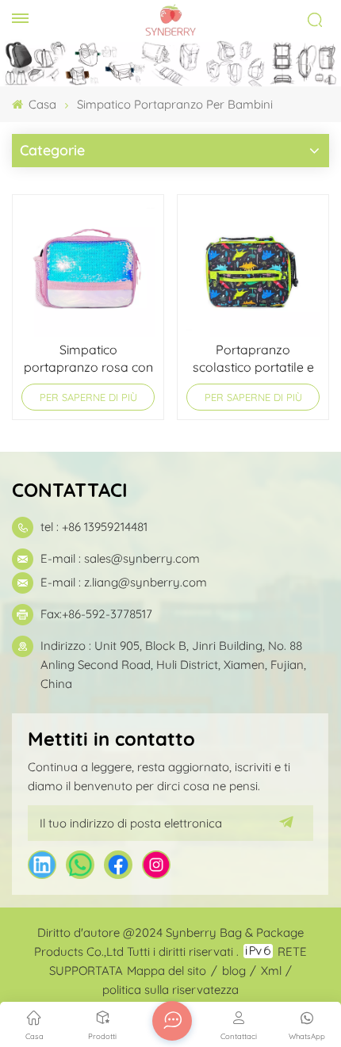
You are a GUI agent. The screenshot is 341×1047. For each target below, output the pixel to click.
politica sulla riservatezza (170, 989)
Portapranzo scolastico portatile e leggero (253, 359)
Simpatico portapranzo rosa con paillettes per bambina (88, 359)
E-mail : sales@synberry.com (120, 558)
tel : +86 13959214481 (94, 526)
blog (234, 970)
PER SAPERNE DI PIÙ (88, 397)
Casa (40, 104)
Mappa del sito (166, 970)
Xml (271, 970)
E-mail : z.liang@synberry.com (123, 582)
